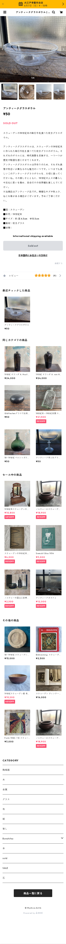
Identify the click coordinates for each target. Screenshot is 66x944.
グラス (6, 799)
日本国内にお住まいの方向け (33, 255)
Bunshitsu (8, 838)
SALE (5, 868)
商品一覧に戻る (33, 893)
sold (5, 858)
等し (5, 828)
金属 (5, 789)
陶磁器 (6, 769)
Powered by (29, 913)
